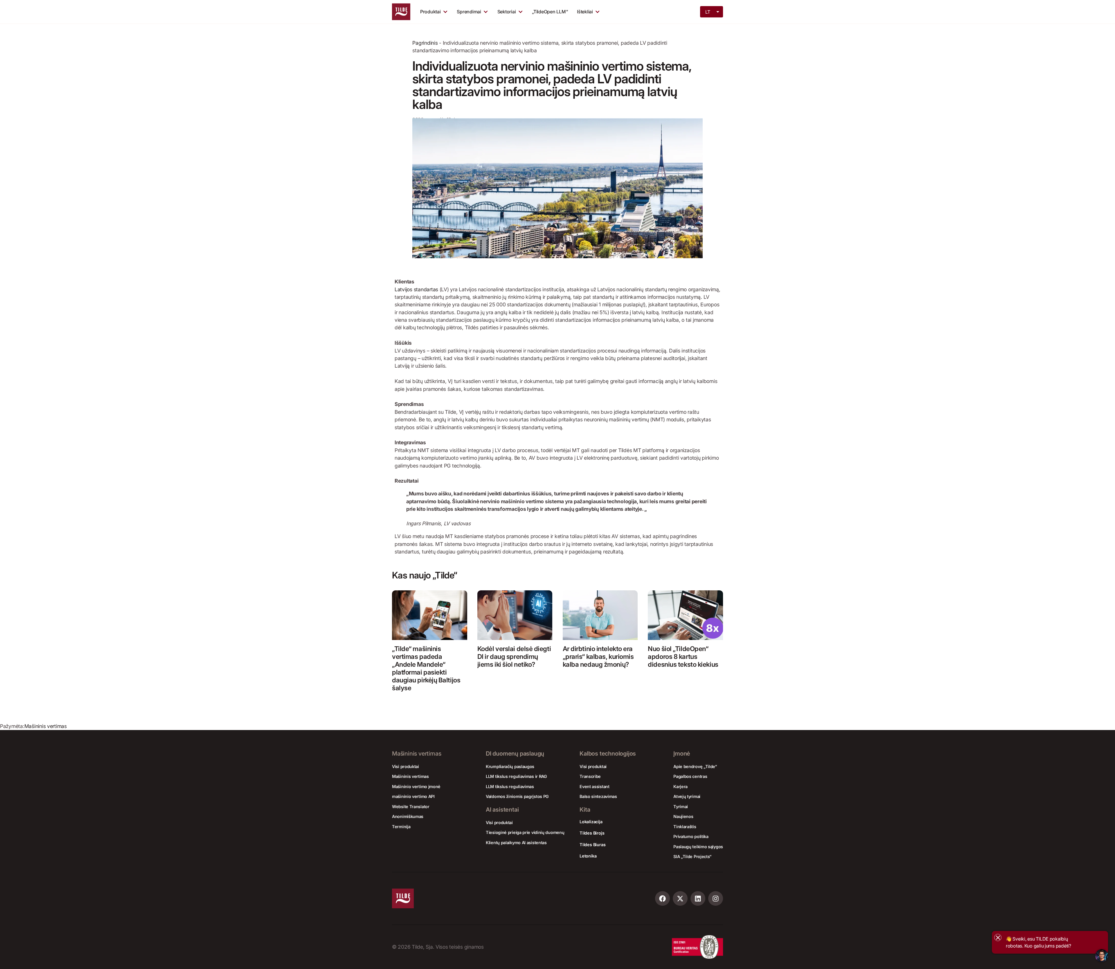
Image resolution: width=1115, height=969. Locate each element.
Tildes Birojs (592, 832)
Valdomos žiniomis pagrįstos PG (517, 796)
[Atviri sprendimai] (485, 11)
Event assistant (594, 786)
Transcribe (590, 776)
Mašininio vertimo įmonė (416, 786)
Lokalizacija (591, 821)
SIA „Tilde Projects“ (692, 856)
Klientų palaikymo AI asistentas (516, 842)
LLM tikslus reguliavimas (510, 786)
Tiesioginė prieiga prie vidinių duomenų (525, 832)
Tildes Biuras (592, 844)
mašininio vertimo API (413, 796)
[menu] (712, 11)
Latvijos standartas (417, 289)
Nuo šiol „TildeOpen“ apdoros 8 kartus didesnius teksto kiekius (683, 656)
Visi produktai (405, 766)
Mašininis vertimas (45, 726)
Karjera (680, 786)
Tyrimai (680, 806)
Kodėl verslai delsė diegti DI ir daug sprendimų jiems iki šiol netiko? (514, 656)
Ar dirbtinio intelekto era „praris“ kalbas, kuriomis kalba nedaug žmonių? (598, 656)
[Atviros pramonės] (520, 11)
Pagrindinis (425, 43)
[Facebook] (662, 898)
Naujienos (683, 816)
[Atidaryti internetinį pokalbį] (1101, 955)
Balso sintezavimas (598, 796)
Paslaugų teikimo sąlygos (698, 846)
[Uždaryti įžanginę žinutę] (997, 937)
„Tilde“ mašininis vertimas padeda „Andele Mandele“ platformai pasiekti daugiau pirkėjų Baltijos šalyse (426, 668)
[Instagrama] (715, 898)
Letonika (588, 855)
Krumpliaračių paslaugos (510, 766)
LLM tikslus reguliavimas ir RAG (516, 776)
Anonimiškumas (407, 816)
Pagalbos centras (690, 776)
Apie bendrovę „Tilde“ (695, 766)
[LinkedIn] (697, 898)
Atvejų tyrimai (686, 796)
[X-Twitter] (680, 898)
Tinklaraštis (684, 826)
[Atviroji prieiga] (597, 11)
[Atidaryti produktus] (445, 11)
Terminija (401, 826)
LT (707, 12)
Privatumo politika (690, 836)
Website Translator (410, 806)
